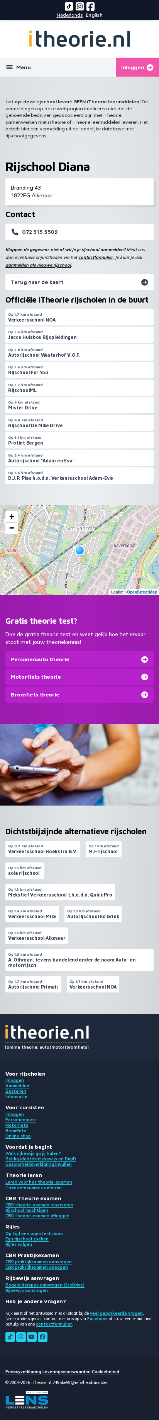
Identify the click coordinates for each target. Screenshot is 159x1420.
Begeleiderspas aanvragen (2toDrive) (45, 1285)
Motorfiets (16, 1125)
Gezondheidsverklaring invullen (38, 1164)
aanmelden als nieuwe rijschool (38, 265)
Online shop (18, 1136)
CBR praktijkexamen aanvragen (38, 1261)
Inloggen (14, 1080)
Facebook (97, 1318)
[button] (80, 550)
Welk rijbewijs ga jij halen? (33, 1153)
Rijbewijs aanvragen (26, 1290)
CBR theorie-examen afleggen (37, 1215)
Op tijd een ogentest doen (34, 1233)
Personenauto (20, 1119)
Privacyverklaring (23, 1371)
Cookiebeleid (105, 1371)
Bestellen (15, 1091)
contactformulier (95, 257)
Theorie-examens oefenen (33, 1187)
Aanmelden (17, 1085)
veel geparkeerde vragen (116, 1313)
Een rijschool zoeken (27, 1239)
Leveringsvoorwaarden (66, 1371)
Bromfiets (15, 1130)
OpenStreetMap (142, 592)
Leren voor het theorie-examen (38, 1182)
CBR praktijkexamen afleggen (36, 1267)
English (94, 15)
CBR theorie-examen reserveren (39, 1205)
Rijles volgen (18, 1244)
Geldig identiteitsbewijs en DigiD (40, 1159)
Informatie (16, 1096)
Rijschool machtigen (26, 1210)
